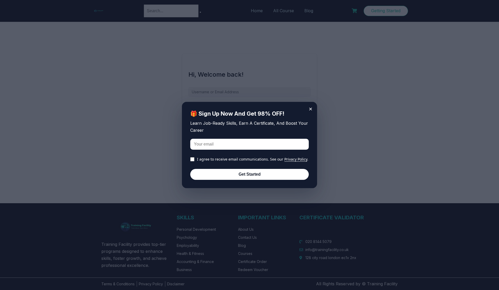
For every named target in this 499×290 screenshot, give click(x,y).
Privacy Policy (295, 159)
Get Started (250, 174)
